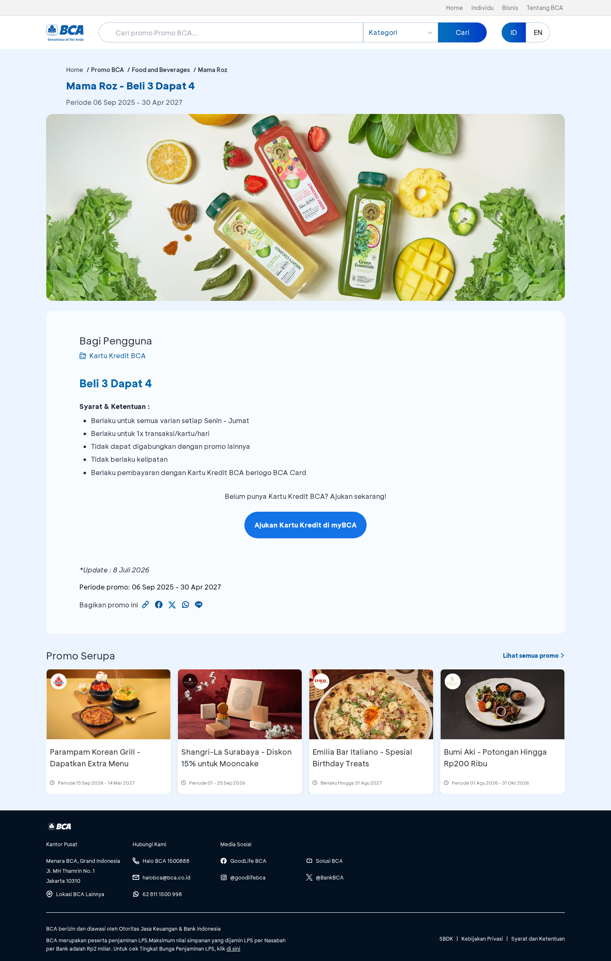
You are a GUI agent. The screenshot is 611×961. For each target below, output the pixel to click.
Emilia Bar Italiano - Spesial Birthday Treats (362, 757)
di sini (233, 948)
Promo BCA (107, 70)
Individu (482, 8)
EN (538, 32)
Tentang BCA (545, 8)
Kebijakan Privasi (482, 938)
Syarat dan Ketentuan (538, 938)
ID (513, 32)
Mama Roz (212, 70)
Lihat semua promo (531, 655)
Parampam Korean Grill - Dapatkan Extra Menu (95, 757)
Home (454, 8)
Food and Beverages (161, 70)
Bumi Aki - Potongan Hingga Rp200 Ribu (495, 757)
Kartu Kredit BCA (117, 355)
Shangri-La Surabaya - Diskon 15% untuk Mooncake (236, 757)
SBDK (446, 938)
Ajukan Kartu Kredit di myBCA (305, 524)
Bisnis (510, 8)
